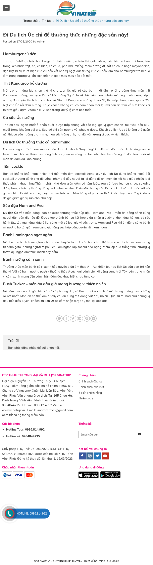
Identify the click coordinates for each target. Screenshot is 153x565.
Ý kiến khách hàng (90, 393)
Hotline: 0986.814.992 (32, 513)
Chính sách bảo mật (91, 387)
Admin (41, 41)
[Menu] (6, 8)
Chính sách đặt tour (91, 381)
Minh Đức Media (109, 560)
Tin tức (46, 21)
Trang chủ (31, 21)
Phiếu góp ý (85, 398)
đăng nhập (28, 348)
